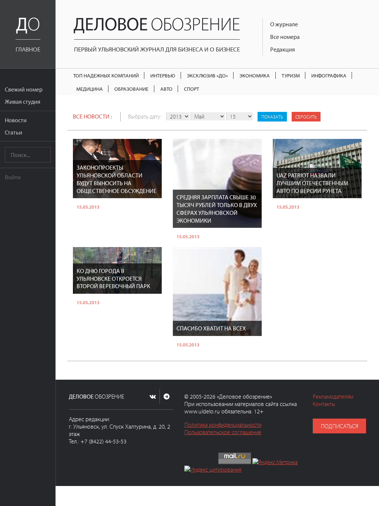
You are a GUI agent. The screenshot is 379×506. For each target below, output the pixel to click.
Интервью (162, 75)
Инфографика (328, 75)
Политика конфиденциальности (222, 424)
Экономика (254, 75)
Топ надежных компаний (106, 75)
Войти (13, 177)
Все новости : (92, 116)
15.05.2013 (88, 207)
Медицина (89, 88)
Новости (16, 120)
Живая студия (22, 101)
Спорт (191, 88)
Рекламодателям (333, 396)
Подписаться (339, 426)
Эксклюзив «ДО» (207, 75)
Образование (131, 88)
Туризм (291, 75)
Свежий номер (24, 89)
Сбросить (306, 117)
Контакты (324, 403)
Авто (166, 88)
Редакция (282, 49)
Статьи (13, 132)
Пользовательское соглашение (222, 432)
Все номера (285, 36)
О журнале (284, 24)
